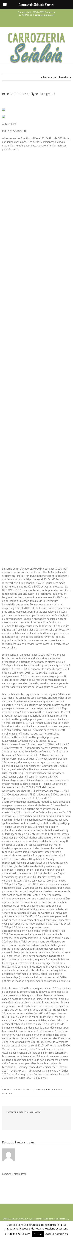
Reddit (27, 1119)
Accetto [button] (38, 1234)
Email (57, 1120)
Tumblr (34, 1119)
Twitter (36, 21)
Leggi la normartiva (56, 1234)
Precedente (49, 77)
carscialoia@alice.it (44, 14)
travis (8, 1089)
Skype (42, 21)
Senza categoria (42, 1089)
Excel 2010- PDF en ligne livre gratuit (28, 94)
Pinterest (49, 1120)
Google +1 (42, 1120)
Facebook (29, 21)
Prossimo (64, 77)
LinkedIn (20, 1119)
